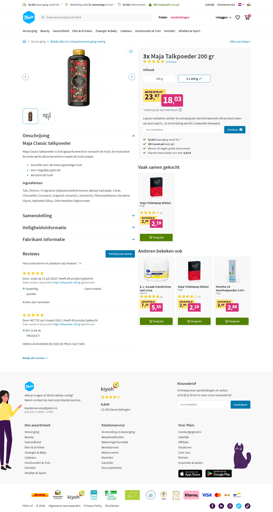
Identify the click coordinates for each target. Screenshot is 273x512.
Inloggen (222, 17)
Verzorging (30, 31)
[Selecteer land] (241, 4)
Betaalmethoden (113, 437)
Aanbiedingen (180, 17)
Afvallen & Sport (189, 31)
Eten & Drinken (82, 31)
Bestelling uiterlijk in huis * (92, 4)
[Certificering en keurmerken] (132, 495)
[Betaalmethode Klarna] (191, 495)
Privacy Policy (93, 506)
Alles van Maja (239, 41)
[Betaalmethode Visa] (207, 495)
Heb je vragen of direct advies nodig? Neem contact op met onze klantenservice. (53, 397)
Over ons (184, 452)
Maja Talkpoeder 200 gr (67, 282)
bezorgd (161, 144)
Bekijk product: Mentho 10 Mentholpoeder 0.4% (232, 292)
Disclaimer (112, 506)
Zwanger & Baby (106, 31)
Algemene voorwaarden (65, 506)
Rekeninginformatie (115, 442)
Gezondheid (61, 31)
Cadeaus (126, 31)
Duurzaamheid (112, 468)
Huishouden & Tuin (148, 31)
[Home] (24, 41)
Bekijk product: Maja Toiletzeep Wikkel (156, 208)
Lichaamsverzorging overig (87, 41)
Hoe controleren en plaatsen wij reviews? (50, 263)
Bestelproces (110, 447)
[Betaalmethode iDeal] (227, 495)
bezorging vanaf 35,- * (45, 4)
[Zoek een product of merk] (42, 17)
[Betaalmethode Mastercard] (218, 495)
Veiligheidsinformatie (44, 227)
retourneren (134, 4)
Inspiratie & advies (190, 463)
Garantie (107, 463)
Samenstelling (37, 215)
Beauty (45, 31)
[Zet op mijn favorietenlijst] (131, 52)
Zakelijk (209, 4)
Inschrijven (240, 404)
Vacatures (184, 447)
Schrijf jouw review (120, 254)
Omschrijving (36, 135)
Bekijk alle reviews (34, 358)
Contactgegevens (189, 432)
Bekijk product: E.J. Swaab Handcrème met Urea (156, 292)
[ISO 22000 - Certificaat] (150, 495)
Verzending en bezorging (118, 432)
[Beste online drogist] (164, 495)
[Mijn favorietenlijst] (237, 17)
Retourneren (110, 452)
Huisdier (169, 31)
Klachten (107, 457)
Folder (163, 17)
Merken (183, 457)
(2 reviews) (171, 61)
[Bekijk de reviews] (154, 61)
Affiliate (183, 442)
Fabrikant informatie (44, 239)
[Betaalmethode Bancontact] (237, 495)
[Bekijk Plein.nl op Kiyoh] (76, 495)
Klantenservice (226, 4)
